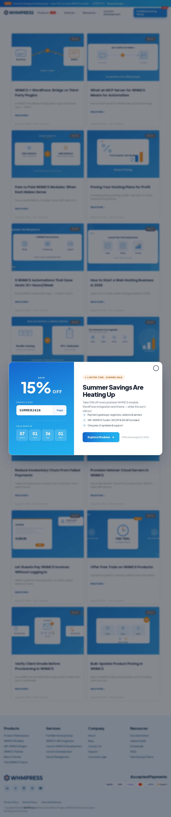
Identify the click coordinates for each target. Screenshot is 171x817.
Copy (60, 410)
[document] (85, 408)
